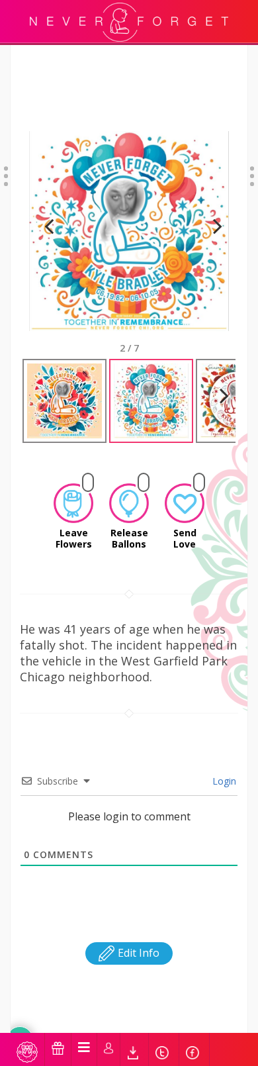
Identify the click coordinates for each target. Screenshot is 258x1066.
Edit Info (137, 952)
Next (212, 242)
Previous (49, 242)
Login (223, 781)
